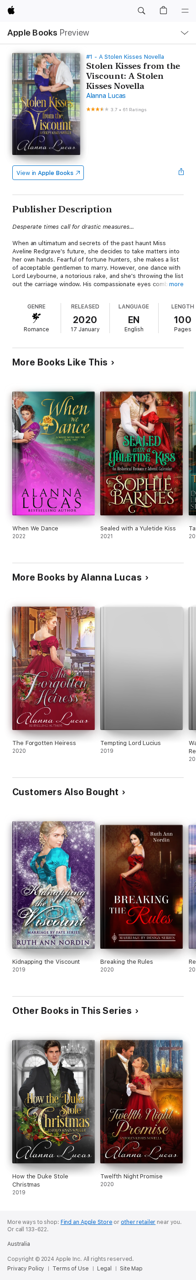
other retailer (138, 1222)
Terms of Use (70, 1268)
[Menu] (185, 11)
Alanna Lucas (106, 96)
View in (44, 173)
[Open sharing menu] (181, 172)
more (176, 284)
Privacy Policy (25, 1268)
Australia (18, 1244)
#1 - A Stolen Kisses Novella (125, 56)
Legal (104, 1268)
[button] (141, 11)
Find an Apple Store (87, 1222)
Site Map (131, 1268)
